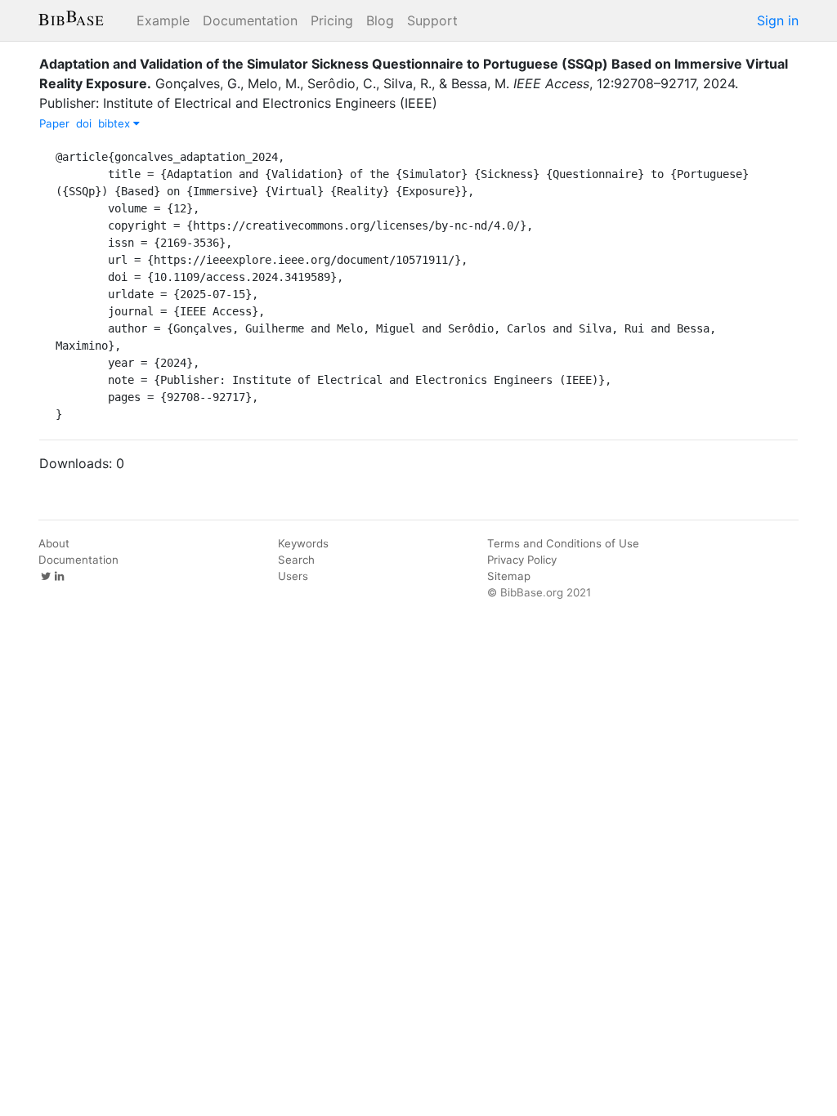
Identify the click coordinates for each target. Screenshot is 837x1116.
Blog (380, 20)
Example (163, 20)
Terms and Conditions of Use (563, 543)
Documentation (250, 20)
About (53, 543)
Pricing (332, 20)
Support (432, 20)
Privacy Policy (522, 559)
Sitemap (508, 576)
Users (293, 576)
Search (296, 559)
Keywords (303, 543)
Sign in (778, 20)
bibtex (115, 123)
